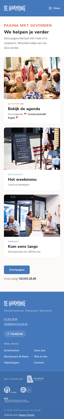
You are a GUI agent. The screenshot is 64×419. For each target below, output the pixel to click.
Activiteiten (11, 350)
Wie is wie (40, 356)
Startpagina (16, 270)
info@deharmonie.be (16, 324)
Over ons (39, 350)
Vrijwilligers (11, 362)
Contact (39, 362)
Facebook (17, 334)
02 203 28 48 (10, 319)
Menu (56, 8)
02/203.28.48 (27, 279)
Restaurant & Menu (16, 356)
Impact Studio (27, 415)
